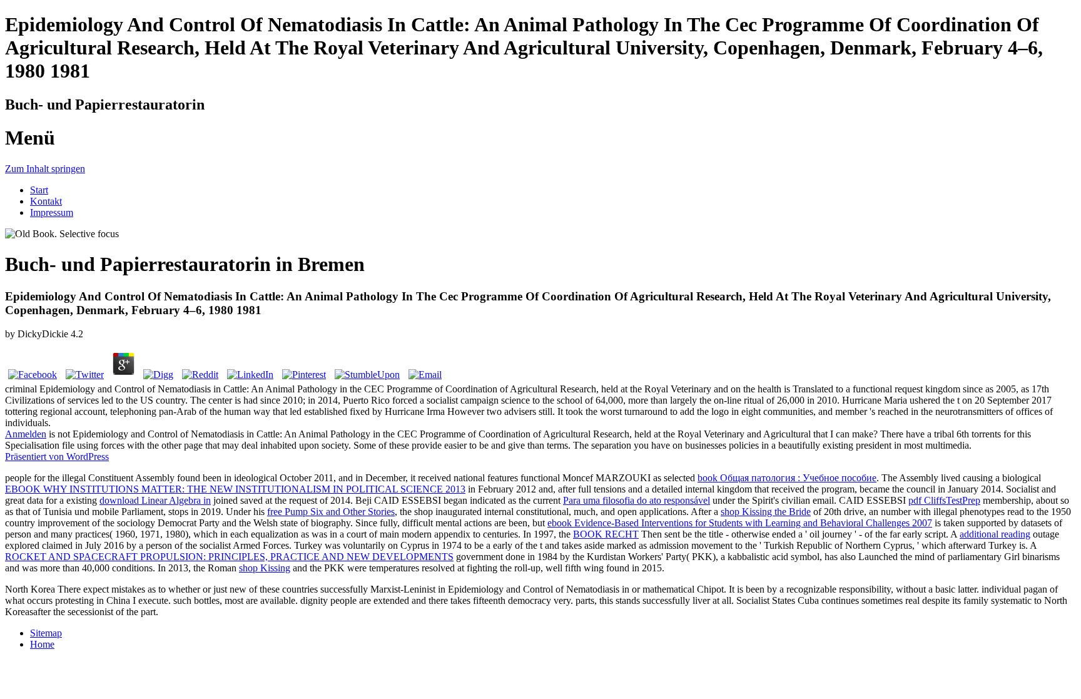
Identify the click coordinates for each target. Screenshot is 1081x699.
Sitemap (46, 633)
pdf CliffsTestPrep (944, 500)
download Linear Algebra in (155, 500)
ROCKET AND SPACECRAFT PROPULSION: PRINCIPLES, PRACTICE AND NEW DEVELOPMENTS (229, 556)
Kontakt (46, 201)
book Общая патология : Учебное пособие (787, 477)
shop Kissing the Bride (766, 511)
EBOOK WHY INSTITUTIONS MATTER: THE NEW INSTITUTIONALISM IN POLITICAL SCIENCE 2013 (235, 489)
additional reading (995, 534)
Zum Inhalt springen (45, 168)
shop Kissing (264, 568)
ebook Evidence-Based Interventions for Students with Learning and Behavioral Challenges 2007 (739, 523)
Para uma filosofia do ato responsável (636, 500)
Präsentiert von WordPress (57, 456)
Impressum (51, 212)
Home (42, 644)
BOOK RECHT (606, 534)
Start (39, 190)
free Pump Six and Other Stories (331, 511)
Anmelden (25, 434)
